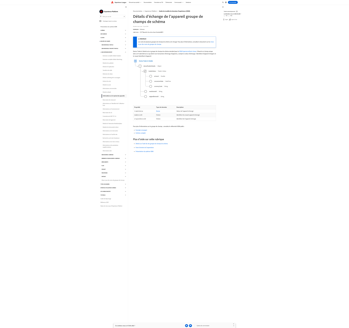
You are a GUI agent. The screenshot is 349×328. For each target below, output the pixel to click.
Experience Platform (151, 11)
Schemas (142, 29)
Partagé (104, 176)
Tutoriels (103, 195)
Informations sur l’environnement (111, 109)
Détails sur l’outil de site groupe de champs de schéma (152, 143)
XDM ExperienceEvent (107, 52)
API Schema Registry (106, 191)
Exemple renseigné (141, 130)
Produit (104, 169)
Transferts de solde (107, 70)
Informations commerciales (110, 88)
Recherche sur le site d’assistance (111, 138)
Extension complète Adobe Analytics (112, 56)
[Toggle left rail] (126, 7)
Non (231, 15)
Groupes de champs (105, 41)
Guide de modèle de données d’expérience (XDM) (174, 11)
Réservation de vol (107, 112)
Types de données (105, 184)
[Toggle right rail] (223, 7)
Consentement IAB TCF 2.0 (109, 116)
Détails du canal (107, 85)
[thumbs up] (186, 325)
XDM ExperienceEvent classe (187, 51)
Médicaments (105, 162)
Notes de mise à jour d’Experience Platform (111, 206)
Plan (103, 165)
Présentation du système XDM (144, 151)
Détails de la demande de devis (110, 127)
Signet (226, 19)
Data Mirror (104, 34)
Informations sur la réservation (110, 131)
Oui (226, 15)
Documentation (137, 11)
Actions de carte (107, 81)
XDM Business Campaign (107, 154)
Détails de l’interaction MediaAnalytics (112, 123)
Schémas (103, 30)
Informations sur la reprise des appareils (114, 96)
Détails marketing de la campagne (111, 77)
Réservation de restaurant (109, 100)
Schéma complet (141, 133)
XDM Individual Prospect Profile (110, 48)
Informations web (107, 151)
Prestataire (104, 173)
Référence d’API (105, 202)
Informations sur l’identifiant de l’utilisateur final (113, 104)
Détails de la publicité (108, 63)
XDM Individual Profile (107, 44)
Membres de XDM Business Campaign (111, 158)
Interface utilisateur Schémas (108, 187)
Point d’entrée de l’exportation (145, 147)
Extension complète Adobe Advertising (112, 59)
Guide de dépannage (106, 199)
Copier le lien (234, 19)
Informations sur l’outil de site (110, 134)
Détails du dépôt (107, 92)
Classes (102, 37)
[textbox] (112, 16)
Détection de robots (108, 74)
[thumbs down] (190, 325)
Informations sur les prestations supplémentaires (110, 146)
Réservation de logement (109, 120)
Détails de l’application (108, 66)
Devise (158, 111)
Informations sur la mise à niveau (111, 141)
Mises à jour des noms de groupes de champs (113, 180)
